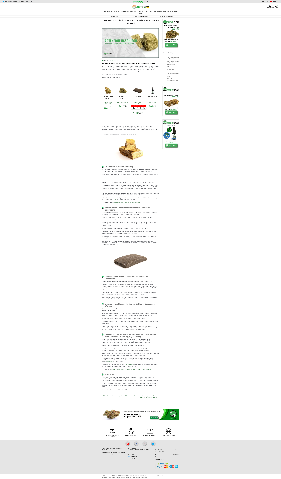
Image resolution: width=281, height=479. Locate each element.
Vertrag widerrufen (160, 459)
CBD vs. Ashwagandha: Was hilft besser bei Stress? (173, 75)
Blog (140, 13)
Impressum (158, 456)
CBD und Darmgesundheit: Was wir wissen (172, 80)
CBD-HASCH (133, 11)
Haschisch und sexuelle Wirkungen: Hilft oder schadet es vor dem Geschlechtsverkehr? (145, 396)
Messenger (134, 456)
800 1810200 (29, 1)
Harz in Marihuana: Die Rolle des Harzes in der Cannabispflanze (132, 369)
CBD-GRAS (106, 11)
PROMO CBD (174, 11)
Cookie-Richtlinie (159, 452)
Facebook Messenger (10, 1)
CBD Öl (159, 11)
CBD (115, 199)
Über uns (177, 449)
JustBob (109, 361)
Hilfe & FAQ (176, 454)
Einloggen (270, 7)
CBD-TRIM (153, 11)
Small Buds (115, 11)
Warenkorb (275, 6)
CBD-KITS (166, 11)
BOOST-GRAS (125, 11)
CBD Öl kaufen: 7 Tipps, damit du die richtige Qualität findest (173, 63)
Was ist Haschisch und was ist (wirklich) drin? (126, 202)
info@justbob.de (134, 454)
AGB (156, 454)
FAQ (268, 1)
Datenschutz (158, 449)
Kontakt (263, 1)
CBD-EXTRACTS (143, 11)
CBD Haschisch (129, 364)
